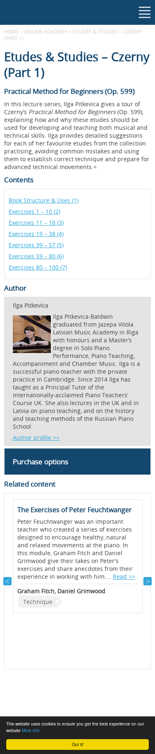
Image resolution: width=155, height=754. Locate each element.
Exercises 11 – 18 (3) (36, 223)
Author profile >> (36, 437)
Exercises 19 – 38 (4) (36, 234)
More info (31, 730)
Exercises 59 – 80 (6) (36, 256)
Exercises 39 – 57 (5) (36, 245)
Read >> (124, 576)
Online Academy (45, 31)
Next (147, 581)
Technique (37, 602)
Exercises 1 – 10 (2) (34, 211)
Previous (7, 581)
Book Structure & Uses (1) (44, 200)
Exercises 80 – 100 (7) (38, 267)
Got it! (77, 744)
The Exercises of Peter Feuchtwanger (74, 509)
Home (11, 31)
